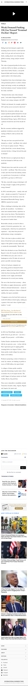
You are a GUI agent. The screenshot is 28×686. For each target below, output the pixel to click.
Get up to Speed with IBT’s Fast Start (17, 504)
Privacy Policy (21, 326)
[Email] (17, 42)
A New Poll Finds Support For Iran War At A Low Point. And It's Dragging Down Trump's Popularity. (13, 590)
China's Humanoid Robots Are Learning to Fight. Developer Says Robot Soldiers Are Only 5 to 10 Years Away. (14, 536)
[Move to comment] (20, 42)
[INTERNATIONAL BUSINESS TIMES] (14, 2)
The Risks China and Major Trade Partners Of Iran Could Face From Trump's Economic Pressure (13, 561)
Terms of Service (12, 326)
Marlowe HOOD (7, 37)
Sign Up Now (19, 508)
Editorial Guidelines (20, 405)
